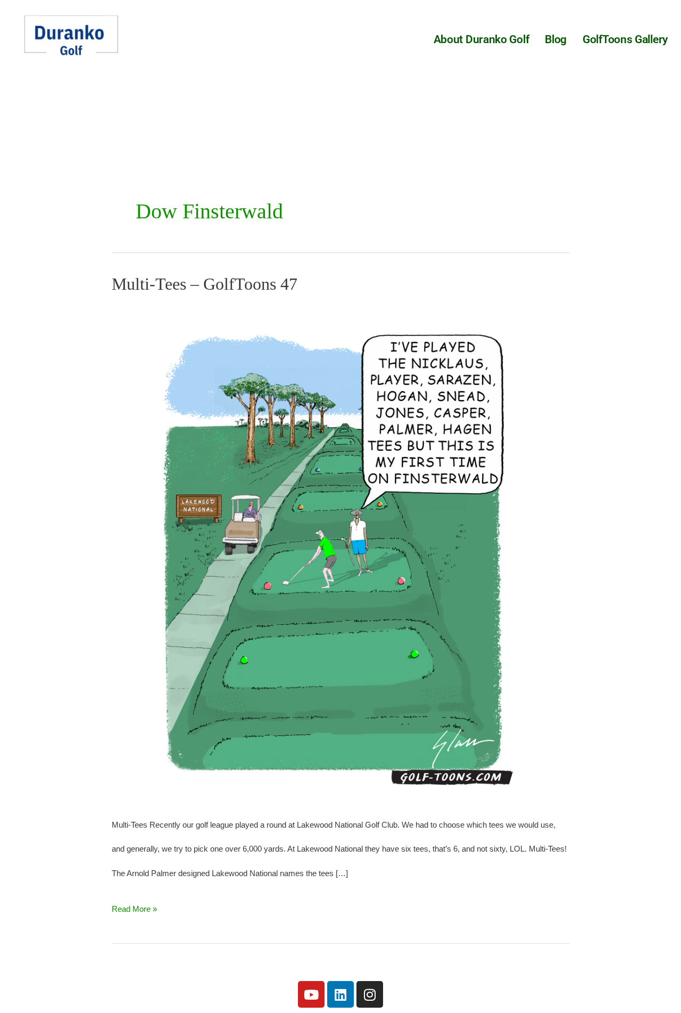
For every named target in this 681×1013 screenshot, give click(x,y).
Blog (556, 39)
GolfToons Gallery (625, 39)
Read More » (134, 905)
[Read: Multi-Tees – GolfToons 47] (340, 552)
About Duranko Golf (481, 39)
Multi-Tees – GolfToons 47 (204, 283)
